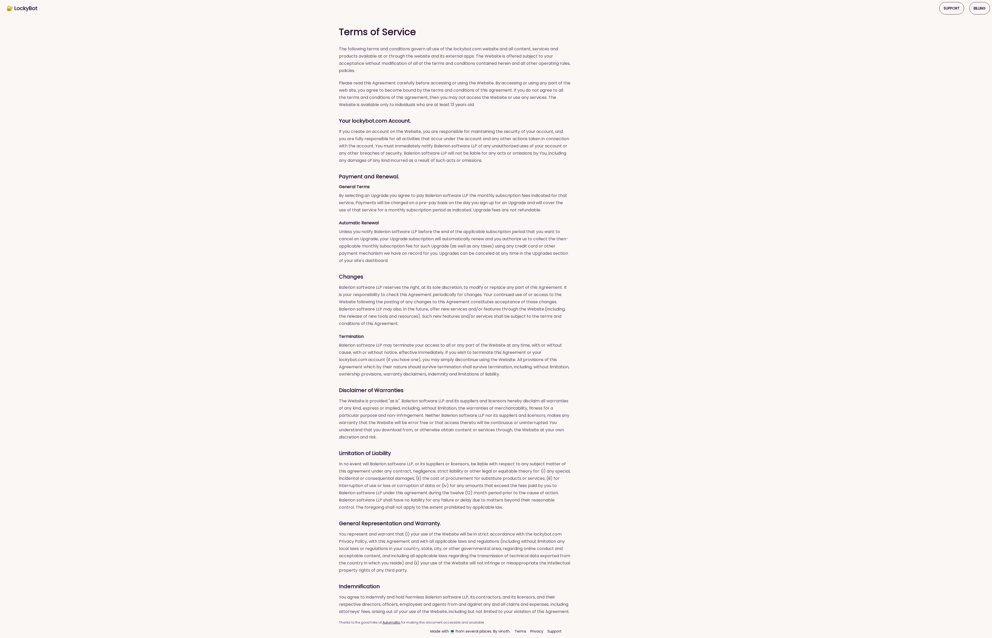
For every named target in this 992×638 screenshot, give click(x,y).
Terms (520, 631)
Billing (980, 8)
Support (952, 8)
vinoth (504, 631)
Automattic (391, 622)
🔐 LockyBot (21, 8)
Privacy (536, 631)
